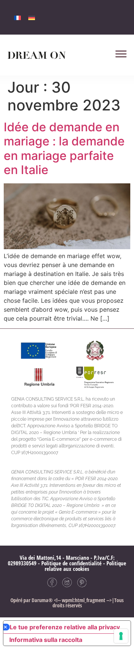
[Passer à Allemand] (32, 17)
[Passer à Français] (17, 17)
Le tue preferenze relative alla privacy (65, 627)
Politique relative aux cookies (85, 565)
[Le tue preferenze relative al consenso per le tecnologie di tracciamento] (121, 636)
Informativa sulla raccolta (45, 639)
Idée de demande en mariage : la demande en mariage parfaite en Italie (64, 148)
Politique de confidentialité (71, 563)
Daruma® (42, 600)
